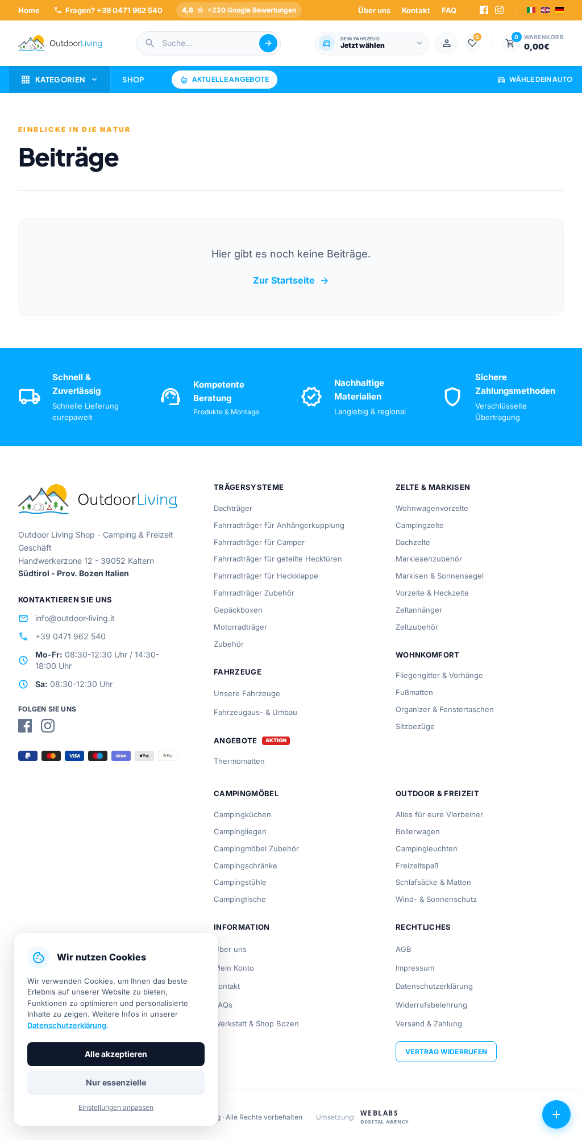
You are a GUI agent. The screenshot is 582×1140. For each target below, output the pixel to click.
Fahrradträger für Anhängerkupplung (279, 525)
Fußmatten (414, 692)
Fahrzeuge (237, 671)
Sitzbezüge (415, 726)
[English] (545, 10)
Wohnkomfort (428, 654)
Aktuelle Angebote (224, 79)
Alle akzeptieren (116, 1054)
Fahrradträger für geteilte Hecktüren (278, 558)
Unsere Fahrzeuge (247, 693)
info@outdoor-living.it (66, 618)
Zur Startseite (291, 280)
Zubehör (229, 643)
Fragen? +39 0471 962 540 (108, 10)
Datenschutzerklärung (434, 986)
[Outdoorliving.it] (60, 43)
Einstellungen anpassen (115, 1107)
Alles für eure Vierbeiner (439, 814)
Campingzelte (420, 525)
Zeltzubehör (417, 626)
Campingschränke (245, 865)
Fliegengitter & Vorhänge (439, 675)
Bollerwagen (418, 831)
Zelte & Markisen (433, 487)
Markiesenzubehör (429, 558)
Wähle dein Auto (535, 79)
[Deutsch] (559, 10)
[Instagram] (499, 10)
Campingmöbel (246, 793)
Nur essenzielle (116, 1082)
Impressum (415, 967)
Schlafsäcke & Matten (433, 882)
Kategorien (59, 79)
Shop (133, 79)
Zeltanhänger (419, 609)
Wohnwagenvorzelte (432, 508)
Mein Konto (234, 967)
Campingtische (240, 899)
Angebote (235, 741)
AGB (403, 949)
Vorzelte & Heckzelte (432, 592)
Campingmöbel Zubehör (256, 848)
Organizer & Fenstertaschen (445, 709)
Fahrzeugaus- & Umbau (255, 712)
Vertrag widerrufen (446, 1051)
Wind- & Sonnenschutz (436, 899)
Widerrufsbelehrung (431, 1004)
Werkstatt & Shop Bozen (256, 1023)
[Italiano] (531, 10)
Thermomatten (239, 760)
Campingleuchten (427, 848)
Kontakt (416, 10)
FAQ (449, 10)
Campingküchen (242, 814)
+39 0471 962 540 (62, 636)
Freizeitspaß (417, 865)
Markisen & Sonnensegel (440, 575)
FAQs (223, 1004)
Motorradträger (240, 626)
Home (29, 10)
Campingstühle (240, 882)
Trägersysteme (249, 487)
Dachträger (233, 508)
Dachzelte (413, 542)
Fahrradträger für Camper (259, 542)
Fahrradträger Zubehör (254, 592)
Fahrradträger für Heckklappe (266, 575)
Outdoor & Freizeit (437, 793)
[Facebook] (484, 10)
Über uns (374, 10)
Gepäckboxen (238, 609)
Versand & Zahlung (429, 1023)
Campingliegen (240, 831)
